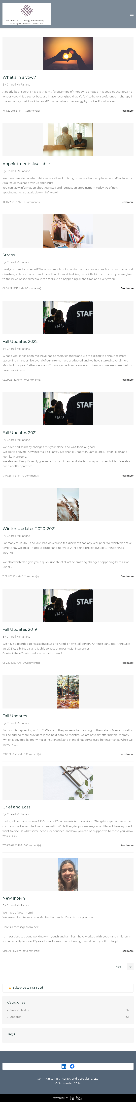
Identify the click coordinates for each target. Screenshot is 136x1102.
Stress (8, 255)
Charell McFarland (19, 84)
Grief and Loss (16, 807)
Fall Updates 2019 (19, 629)
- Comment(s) (31, 110)
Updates (15, 1016)
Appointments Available (26, 163)
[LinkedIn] (64, 1066)
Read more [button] (127, 110)
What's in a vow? (19, 77)
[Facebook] (72, 1066)
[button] (122, 966)
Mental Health (19, 1010)
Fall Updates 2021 (19, 432)
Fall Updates (14, 715)
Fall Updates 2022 (20, 341)
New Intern (13, 898)
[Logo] (26, 14)
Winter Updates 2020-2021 (29, 528)
